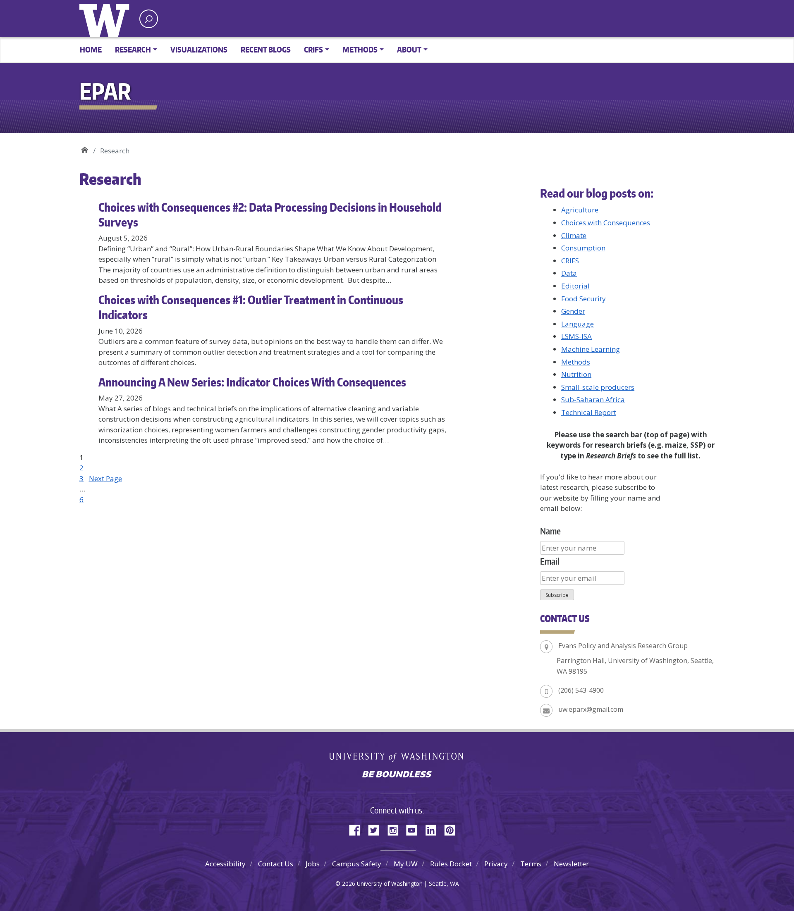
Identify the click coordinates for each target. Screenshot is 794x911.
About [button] (409, 49)
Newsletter (571, 863)
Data (569, 273)
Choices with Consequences (605, 222)
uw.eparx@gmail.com (590, 709)
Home (91, 49)
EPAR (84, 147)
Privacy (496, 863)
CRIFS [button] (313, 49)
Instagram (395, 828)
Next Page (105, 478)
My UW (406, 863)
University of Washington (106, 18)
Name (550, 531)
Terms (530, 863)
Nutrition (576, 374)
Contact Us (275, 863)
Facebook (357, 828)
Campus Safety (356, 863)
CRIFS (570, 260)
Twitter (376, 828)
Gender (573, 311)
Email (550, 561)
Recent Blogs (266, 49)
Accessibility (225, 863)
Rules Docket (451, 863)
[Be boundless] (397, 775)
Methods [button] (360, 49)
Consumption (583, 248)
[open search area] (148, 19)
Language (577, 324)
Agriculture (579, 210)
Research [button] (133, 49)
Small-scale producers (597, 387)
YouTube (414, 828)
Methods (575, 362)
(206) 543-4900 (581, 690)
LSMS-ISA (576, 336)
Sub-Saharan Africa (593, 399)
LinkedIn (433, 828)
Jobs (313, 863)
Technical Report (588, 412)
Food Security (583, 298)
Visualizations (198, 49)
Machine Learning (590, 349)
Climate (573, 235)
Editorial (575, 286)
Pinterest (453, 828)
